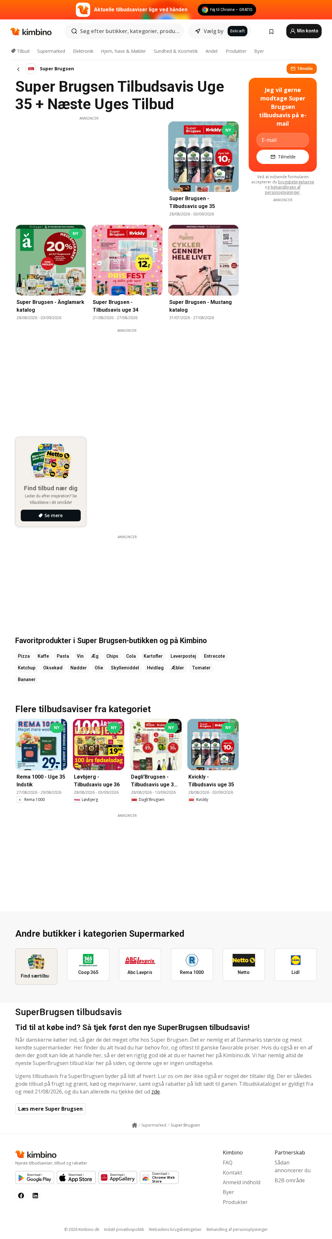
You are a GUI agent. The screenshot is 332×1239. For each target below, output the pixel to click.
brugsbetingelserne (296, 182)
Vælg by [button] (214, 31)
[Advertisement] (88, 166)
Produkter (236, 51)
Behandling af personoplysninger (237, 1229)
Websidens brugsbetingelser (175, 1229)
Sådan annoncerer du (293, 1166)
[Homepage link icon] (134, 1125)
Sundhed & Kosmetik (176, 51)
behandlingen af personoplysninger (283, 189)
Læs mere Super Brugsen (50, 1108)
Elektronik (83, 51)
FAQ (227, 1162)
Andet (212, 51)
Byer (259, 51)
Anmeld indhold (241, 1182)
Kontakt (232, 1172)
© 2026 (81, 1229)
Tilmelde (305, 68)
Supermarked (51, 51)
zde (155, 1091)
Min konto (307, 30)
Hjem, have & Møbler (123, 51)
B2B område (290, 1180)
